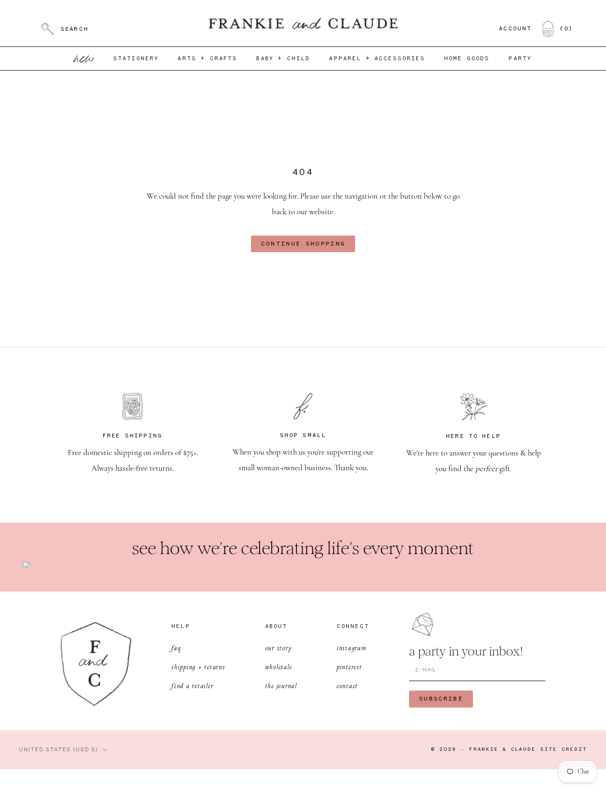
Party (520, 59)
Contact (347, 685)
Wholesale (278, 666)
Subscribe (441, 699)
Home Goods (467, 59)
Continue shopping (303, 244)
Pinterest (349, 666)
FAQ (175, 647)
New (84, 58)
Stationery (136, 59)
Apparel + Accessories (377, 59)
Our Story (278, 647)
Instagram (351, 647)
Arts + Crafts (207, 59)
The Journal (281, 685)
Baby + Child (283, 59)
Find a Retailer (192, 685)
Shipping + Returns (198, 666)
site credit (563, 749)
